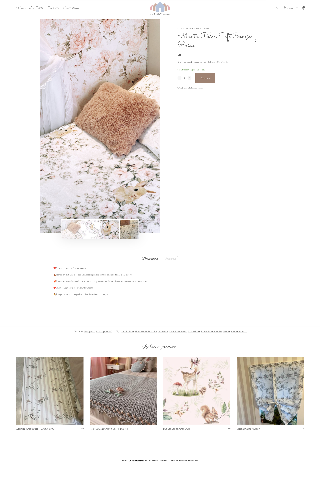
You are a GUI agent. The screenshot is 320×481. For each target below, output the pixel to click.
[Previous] (52, 126)
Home (180, 28)
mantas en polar (239, 331)
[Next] (147, 126)
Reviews (171, 259)
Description (150, 259)
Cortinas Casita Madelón (248, 428)
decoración (163, 331)
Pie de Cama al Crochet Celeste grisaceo (109, 428)
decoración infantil (178, 331)
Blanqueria (189, 28)
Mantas (226, 331)
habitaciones (194, 331)
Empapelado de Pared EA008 (176, 428)
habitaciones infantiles (211, 331)
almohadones (128, 331)
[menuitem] (22, 8)
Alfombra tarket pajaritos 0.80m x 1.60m (35, 428)
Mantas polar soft (202, 28)
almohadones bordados (146, 331)
